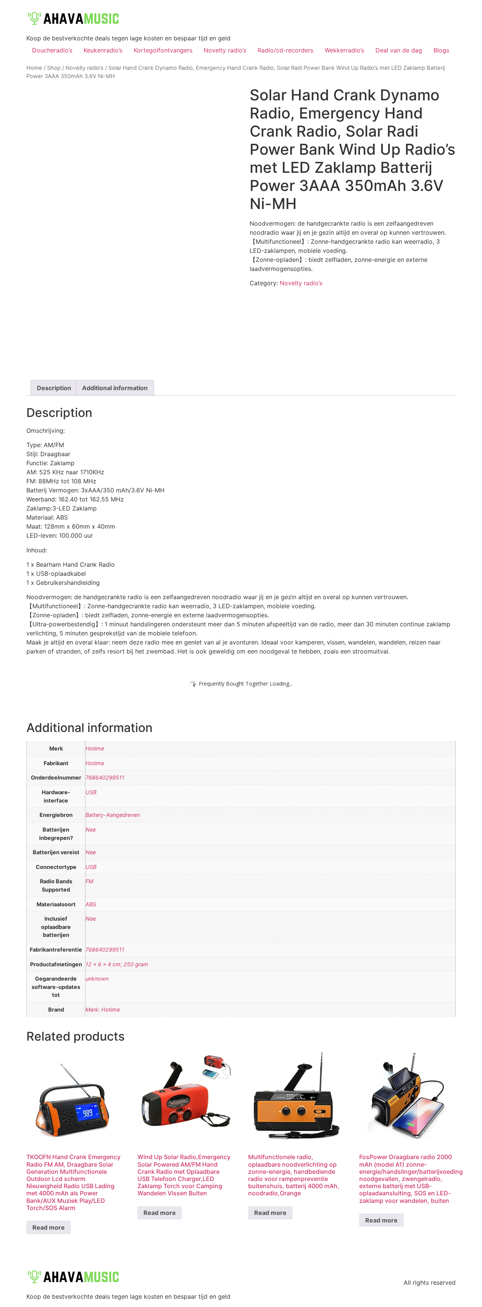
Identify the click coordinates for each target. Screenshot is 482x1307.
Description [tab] (54, 388)
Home (34, 68)
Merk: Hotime (102, 1009)
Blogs (441, 50)
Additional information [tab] (115, 388)
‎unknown (96, 978)
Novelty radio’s (225, 50)
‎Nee (90, 829)
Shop (54, 68)
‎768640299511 (104, 777)
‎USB (90, 792)
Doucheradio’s (52, 50)
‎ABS (90, 904)
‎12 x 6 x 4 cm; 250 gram (116, 964)
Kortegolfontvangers (163, 50)
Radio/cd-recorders (285, 50)
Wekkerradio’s (344, 50)
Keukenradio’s (103, 50)
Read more (48, 1227)
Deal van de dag (398, 50)
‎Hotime (94, 748)
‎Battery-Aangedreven (112, 815)
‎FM (89, 881)
